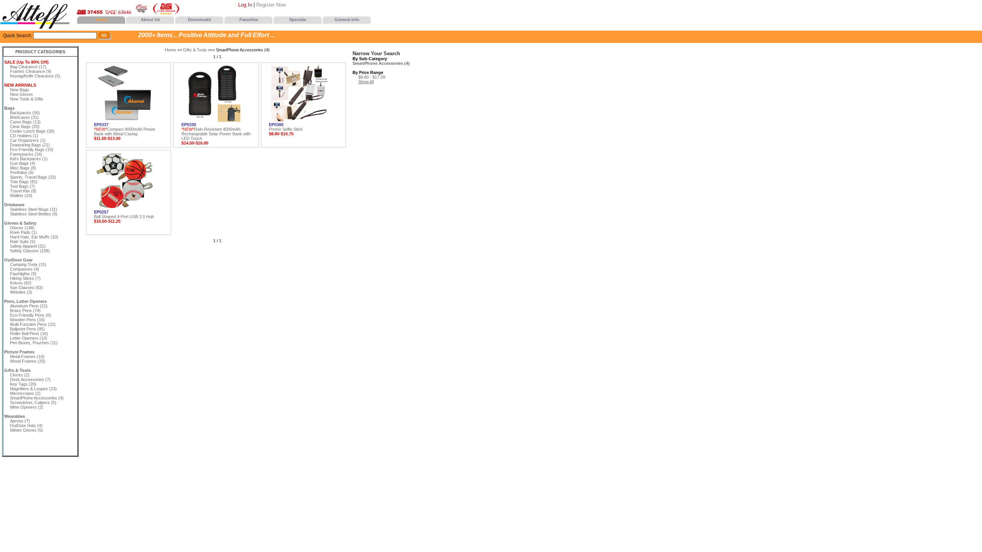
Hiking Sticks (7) (25, 278)
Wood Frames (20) (27, 361)
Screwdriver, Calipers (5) (33, 402)
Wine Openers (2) (26, 407)
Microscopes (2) (25, 393)
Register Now (271, 5)
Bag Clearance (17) (28, 66)
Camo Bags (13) (25, 122)
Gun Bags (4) (22, 163)
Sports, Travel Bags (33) (33, 177)
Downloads (199, 19)
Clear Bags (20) (25, 126)
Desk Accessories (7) (30, 379)
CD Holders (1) (24, 135)
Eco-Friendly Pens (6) (30, 315)
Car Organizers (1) (28, 140)
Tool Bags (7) (22, 186)
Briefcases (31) (24, 117)
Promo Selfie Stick (286, 126)
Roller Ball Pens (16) (29, 333)
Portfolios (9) (22, 172)
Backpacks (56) (25, 112)
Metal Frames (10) (27, 356)
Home (101, 19)
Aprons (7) (20, 421)
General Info (346, 19)
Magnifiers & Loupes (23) (33, 388)
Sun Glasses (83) (26, 287)
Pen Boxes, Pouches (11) (34, 342)
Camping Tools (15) (28, 264)
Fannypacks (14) (26, 154)
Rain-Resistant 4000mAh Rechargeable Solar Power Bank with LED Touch (215, 131)
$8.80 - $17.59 (371, 77)
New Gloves (21, 94)
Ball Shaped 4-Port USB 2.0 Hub (124, 214)
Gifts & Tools (195, 50)
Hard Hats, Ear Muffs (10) (34, 237)
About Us (150, 19)
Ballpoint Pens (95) (27, 329)
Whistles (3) (21, 292)
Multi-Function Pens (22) (33, 324)
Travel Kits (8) (23, 191)
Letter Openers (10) (28, 338)
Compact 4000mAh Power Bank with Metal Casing (124, 129)
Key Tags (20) (23, 384)
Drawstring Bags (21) (30, 145)
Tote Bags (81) (24, 181)
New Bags (19, 89)
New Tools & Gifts (26, 99)
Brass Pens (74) (25, 310)
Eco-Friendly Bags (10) (31, 149)
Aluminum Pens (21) (29, 306)
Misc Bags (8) (23, 168)
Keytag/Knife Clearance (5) (35, 76)
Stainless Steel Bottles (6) (34, 214)
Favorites (248, 19)
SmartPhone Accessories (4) (37, 398)
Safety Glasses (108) (30, 250)
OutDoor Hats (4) (26, 425)
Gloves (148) (22, 227)
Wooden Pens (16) (27, 319)
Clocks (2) (20, 375)
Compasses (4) (24, 269)
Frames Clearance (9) (30, 71)
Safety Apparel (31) (28, 246)
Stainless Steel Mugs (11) (33, 209)
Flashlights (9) (23, 273)
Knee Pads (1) (23, 232)
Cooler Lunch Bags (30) (32, 131)
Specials (297, 19)
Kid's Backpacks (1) (29, 158)
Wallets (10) (21, 195)
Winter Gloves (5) (26, 430)
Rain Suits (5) (22, 241)
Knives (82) (20, 283)
